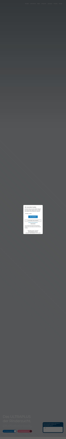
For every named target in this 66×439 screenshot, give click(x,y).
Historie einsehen (33, 223)
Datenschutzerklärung (31, 231)
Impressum (36, 231)
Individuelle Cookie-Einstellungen (33, 222)
